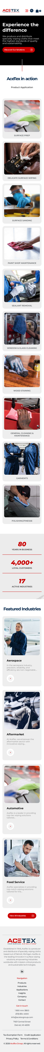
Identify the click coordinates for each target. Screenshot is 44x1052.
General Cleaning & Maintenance (22, 434)
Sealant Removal (22, 306)
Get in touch (22, 1006)
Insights (22, 993)
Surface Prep (22, 135)
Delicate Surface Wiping (22, 178)
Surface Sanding (22, 220)
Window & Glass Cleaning (22, 348)
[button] (26, 10)
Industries (22, 986)
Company (22, 996)
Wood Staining (22, 391)
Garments (22, 478)
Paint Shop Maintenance (22, 263)
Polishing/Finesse (22, 521)
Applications (22, 990)
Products (22, 983)
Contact (22, 1000)
